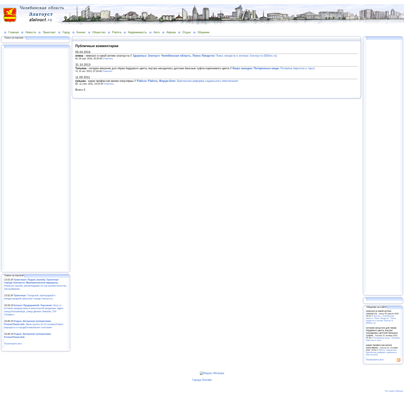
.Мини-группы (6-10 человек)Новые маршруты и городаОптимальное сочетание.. (33, 324)
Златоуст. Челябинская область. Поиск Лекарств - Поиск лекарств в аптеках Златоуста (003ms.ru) (381, 319)
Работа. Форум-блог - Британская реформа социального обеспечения (382, 352)
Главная (13, 32)
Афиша (171, 32)
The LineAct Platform (394, 391)
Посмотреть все (13, 343)
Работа (116, 32)
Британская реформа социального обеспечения (187, 80)
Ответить (108, 58)
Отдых (186, 32)
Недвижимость (137, 32)
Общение (203, 32)
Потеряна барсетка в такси (274, 68)
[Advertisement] (35, 159)
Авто (157, 32)
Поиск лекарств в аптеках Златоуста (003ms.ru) (205, 55)
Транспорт (49, 32)
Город (66, 32)
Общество (98, 32)
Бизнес (81, 32)
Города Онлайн (202, 379)
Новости (30, 32)
